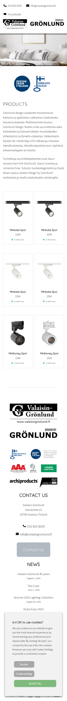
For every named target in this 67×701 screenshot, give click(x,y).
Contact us (33, 549)
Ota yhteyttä (14, 14)
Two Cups (33, 586)
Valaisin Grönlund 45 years (33, 574)
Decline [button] (24, 664)
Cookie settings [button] (24, 673)
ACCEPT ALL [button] (35, 683)
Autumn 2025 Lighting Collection (33, 597)
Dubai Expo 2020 (33, 609)
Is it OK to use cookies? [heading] (27, 622)
